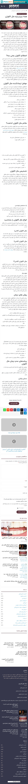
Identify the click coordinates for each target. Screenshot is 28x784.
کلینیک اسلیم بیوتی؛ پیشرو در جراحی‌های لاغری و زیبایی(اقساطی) (14, 700)
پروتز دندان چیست (8, 250)
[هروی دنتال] (14, 6)
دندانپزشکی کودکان (22, 616)
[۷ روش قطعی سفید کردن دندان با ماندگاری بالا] (23, 706)
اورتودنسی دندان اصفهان (22, 697)
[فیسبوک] (25, 409)
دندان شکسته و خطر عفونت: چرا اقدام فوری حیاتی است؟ (8, 644)
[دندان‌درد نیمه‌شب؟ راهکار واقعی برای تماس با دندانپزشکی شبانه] (23, 547)
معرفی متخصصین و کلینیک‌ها (19, 625)
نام (26, 480)
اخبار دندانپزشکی (22, 594)
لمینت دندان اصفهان (23, 694)
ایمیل (25, 487)
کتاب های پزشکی (23, 688)
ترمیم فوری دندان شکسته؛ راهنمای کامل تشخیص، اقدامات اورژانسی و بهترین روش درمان (10, 565)
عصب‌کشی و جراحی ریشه (20, 623)
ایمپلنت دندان (23, 600)
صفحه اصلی (23, 10)
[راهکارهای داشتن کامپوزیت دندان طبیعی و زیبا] (7, 654)
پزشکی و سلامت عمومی (21, 605)
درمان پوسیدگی (22, 611)
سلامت (24, 618)
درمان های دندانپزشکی (15, 10)
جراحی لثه (24, 609)
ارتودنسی (24, 598)
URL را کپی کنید (14, 403)
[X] (21, 409)
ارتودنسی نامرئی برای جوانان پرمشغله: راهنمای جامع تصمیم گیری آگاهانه (21, 653)
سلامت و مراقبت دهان (21, 620)
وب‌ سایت (25, 493)
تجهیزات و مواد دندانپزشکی (20, 607)
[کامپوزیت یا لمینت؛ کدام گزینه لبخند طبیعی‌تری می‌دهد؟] (23, 553)
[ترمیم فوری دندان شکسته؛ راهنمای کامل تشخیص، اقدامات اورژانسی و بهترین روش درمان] (23, 567)
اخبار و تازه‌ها (23, 596)
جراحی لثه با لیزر (20, 68)
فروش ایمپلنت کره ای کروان (21, 691)
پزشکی (24, 603)
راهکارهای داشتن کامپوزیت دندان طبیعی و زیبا (7, 659)
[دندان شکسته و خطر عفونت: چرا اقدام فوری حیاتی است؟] (23, 576)
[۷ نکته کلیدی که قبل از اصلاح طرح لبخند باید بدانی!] (23, 559)
